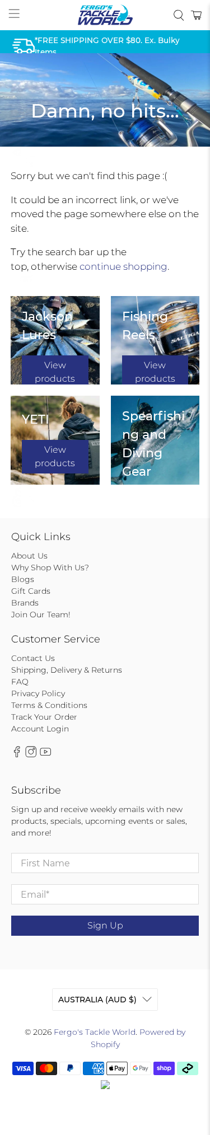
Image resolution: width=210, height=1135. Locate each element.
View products (55, 372)
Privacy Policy (38, 693)
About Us (29, 556)
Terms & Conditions (49, 705)
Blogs (22, 579)
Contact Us (33, 658)
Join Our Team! (41, 614)
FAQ (20, 682)
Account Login (40, 729)
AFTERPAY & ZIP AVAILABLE (89, 158)
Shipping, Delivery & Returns (66, 670)
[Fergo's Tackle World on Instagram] (30, 754)
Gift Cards (30, 591)
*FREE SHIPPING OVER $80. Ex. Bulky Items (107, 46)
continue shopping (123, 266)
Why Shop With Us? (50, 567)
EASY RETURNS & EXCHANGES (94, 495)
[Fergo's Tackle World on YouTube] (45, 754)
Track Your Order (44, 717)
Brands (25, 603)
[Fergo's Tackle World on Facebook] (16, 754)
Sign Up (105, 925)
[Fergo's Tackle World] (105, 15)
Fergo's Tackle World (95, 1032)
